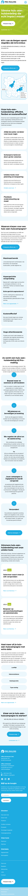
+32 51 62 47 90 (7, 773)
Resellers (3, 866)
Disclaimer (4, 891)
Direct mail (4, 817)
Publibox (3, 820)
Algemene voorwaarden (7, 894)
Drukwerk (3, 827)
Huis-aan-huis (5, 815)
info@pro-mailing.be (9, 775)
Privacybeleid (5, 889)
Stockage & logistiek (6, 830)
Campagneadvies (6, 833)
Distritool (3, 841)
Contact (3, 875)
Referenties (4, 869)
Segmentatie (4, 852)
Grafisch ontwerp (5, 824)
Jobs (2, 872)
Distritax (3, 844)
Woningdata (4, 855)
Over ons (3, 863)
